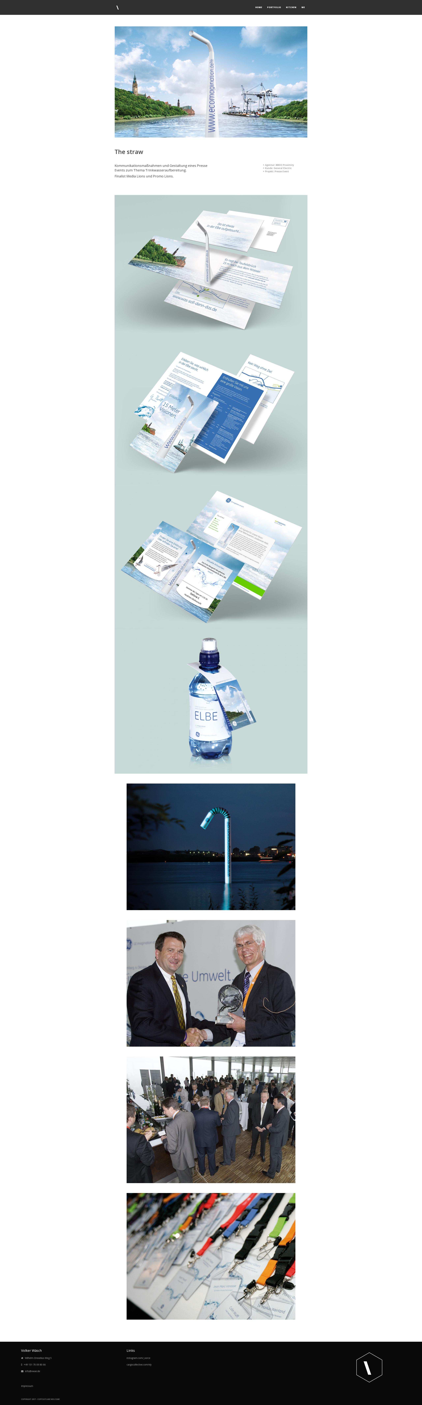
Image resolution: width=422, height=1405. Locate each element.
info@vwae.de (32, 1371)
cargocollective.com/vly (139, 1364)
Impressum (27, 1386)
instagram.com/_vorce (138, 1358)
